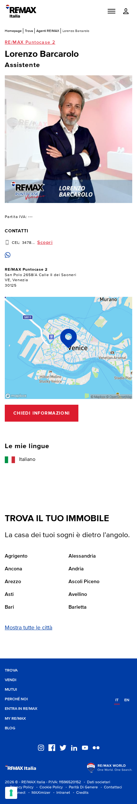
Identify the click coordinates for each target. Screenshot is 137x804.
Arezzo (13, 581)
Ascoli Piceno (83, 581)
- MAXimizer (38, 793)
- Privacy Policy (19, 787)
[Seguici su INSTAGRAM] (41, 747)
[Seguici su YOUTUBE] (85, 747)
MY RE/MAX (15, 719)
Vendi (10, 680)
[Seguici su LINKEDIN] (74, 747)
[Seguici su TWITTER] (63, 747)
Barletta (77, 607)
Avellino (77, 594)
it (117, 700)
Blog (10, 728)
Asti (9, 594)
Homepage (13, 31)
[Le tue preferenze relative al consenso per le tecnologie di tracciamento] (11, 793)
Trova (29, 31)
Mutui (11, 690)
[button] (111, 11)
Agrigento (16, 556)
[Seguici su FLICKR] (96, 747)
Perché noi (16, 699)
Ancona (13, 569)
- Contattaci (110, 787)
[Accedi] (125, 11)
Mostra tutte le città (28, 628)
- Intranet (60, 793)
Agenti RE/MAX (47, 31)
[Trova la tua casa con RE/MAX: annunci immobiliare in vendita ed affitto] (21, 11)
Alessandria (82, 556)
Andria (76, 569)
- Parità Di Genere (81, 787)
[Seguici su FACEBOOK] (51, 747)
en (126, 700)
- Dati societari (96, 782)
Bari (9, 607)
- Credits (80, 793)
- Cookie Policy (48, 787)
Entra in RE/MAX (21, 709)
